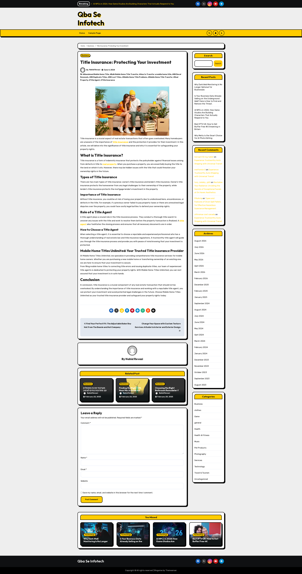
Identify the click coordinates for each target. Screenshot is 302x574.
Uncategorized (201, 479)
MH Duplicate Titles (98, 77)
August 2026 (200, 241)
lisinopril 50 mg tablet (204, 157)
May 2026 (198, 260)
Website (84, 481)
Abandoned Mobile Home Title (96, 74)
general (197, 423)
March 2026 (199, 272)
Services (198, 460)
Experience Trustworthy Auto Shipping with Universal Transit (206, 173)
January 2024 (200, 353)
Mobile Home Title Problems (135, 77)
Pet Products (200, 448)
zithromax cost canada (204, 214)
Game (197, 416)
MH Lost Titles (115, 77)
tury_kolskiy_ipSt (202, 182)
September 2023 (202, 378)
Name (84, 458)
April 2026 (199, 266)
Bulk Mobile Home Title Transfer (124, 74)
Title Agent (95, 80)
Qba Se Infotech (91, 18)
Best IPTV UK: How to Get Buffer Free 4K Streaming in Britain (207, 126)
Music (197, 441)
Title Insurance (108, 80)
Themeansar (171, 570)
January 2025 (200, 297)
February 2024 (201, 347)
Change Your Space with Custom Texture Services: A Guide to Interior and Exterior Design (157, 325)
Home (82, 33)
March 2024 (199, 341)
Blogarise (158, 570)
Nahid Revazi (94, 70)
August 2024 (200, 310)
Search (208, 55)
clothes (197, 410)
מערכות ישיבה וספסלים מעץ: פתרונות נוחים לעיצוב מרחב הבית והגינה (95, 390)
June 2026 (199, 253)
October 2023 (200, 372)
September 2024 (202, 303)
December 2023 (201, 360)
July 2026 (199, 247)
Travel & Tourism (201, 473)
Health (197, 429)
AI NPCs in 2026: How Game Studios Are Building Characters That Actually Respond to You (169, 542)
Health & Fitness (201, 435)
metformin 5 (200, 170)
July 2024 (199, 316)
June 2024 (199, 322)
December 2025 (201, 285)
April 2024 (199, 335)
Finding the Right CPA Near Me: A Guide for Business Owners (130, 390)
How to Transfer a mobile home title (155, 74)
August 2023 (200, 385)
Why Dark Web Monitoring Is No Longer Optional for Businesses (208, 87)
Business (85, 55)
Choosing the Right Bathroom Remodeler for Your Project (168, 390)
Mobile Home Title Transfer (160, 77)
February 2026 (201, 278)
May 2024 (198, 328)
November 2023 (201, 366)
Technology (199, 466)
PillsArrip (198, 198)
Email (84, 469)
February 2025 (201, 291)
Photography (200, 454)
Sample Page (94, 33)
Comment (86, 423)
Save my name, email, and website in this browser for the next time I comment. (118, 493)
